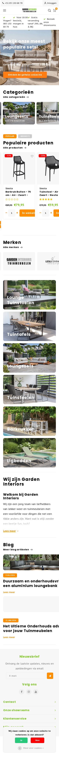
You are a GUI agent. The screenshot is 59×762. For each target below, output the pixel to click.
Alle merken (11, 247)
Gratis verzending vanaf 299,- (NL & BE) (35, 22)
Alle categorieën (14, 97)
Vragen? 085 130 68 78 (7, 23)
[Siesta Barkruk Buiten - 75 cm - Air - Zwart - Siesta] (19, 169)
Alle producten (13, 147)
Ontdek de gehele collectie (25, 74)
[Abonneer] (50, 676)
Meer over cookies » (33, 748)
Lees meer (9, 530)
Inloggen (51, 3)
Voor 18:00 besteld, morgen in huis (20, 22)
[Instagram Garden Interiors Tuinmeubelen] (28, 692)
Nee (37, 740)
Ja (21, 740)
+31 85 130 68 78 (13, 3)
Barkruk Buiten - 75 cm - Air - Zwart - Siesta (18, 193)
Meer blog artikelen (16, 549)
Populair (10, 136)
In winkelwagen (32, 213)
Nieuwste (25, 136)
